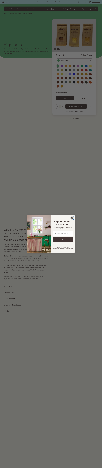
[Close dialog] (72, 218)
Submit (62, 240)
